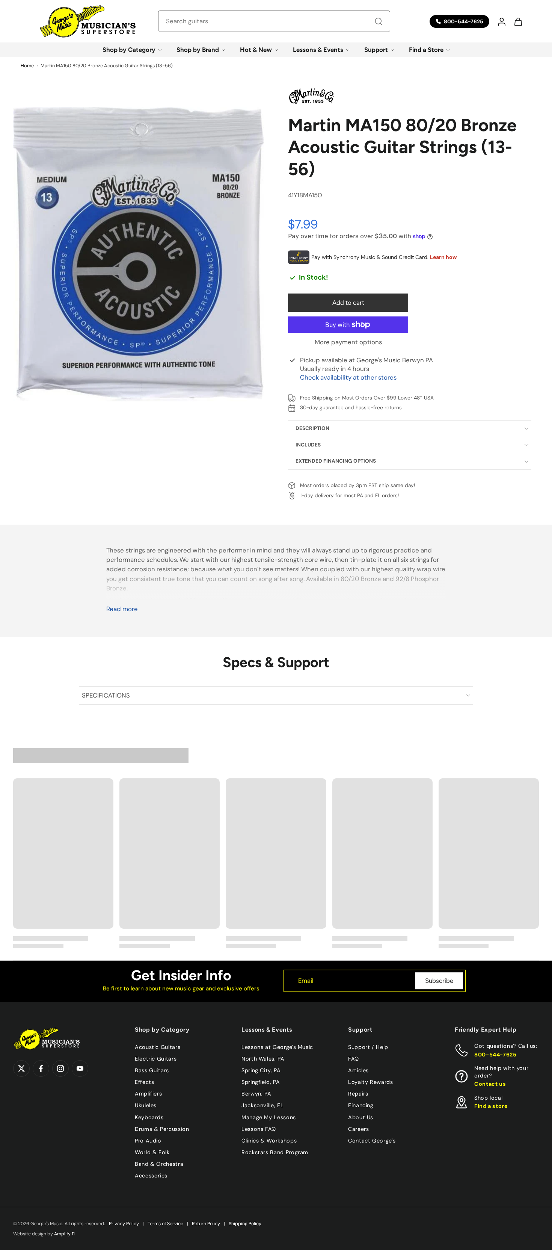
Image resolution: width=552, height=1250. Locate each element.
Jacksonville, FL (262, 1105)
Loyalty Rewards (370, 1082)
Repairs (358, 1093)
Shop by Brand (197, 49)
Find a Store (426, 49)
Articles (358, 1070)
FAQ (353, 1058)
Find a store (491, 1106)
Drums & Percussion (162, 1129)
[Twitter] (21, 1068)
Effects (144, 1082)
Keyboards (149, 1117)
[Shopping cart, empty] (518, 21)
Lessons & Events (318, 49)
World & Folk (152, 1152)
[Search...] (378, 21)
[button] (501, 21)
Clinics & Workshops (269, 1140)
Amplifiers (148, 1093)
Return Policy (206, 1224)
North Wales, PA (263, 1058)
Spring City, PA (261, 1070)
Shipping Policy (245, 1224)
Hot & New (256, 49)
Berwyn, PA (256, 1093)
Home (27, 65)
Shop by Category (129, 49)
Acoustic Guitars (157, 1047)
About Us (360, 1117)
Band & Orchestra (159, 1164)
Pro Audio (148, 1140)
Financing (361, 1105)
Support (376, 49)
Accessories (151, 1175)
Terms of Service (165, 1224)
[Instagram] (60, 1068)
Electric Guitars (155, 1058)
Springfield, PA (260, 1082)
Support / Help (368, 1047)
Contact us (490, 1084)
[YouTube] (80, 1068)
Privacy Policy (124, 1224)
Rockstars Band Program (274, 1152)
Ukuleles (146, 1105)
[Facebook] (41, 1068)
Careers (358, 1129)
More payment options (348, 342)
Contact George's (371, 1140)
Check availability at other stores (348, 377)
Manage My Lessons (268, 1117)
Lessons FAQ (258, 1129)
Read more (122, 609)
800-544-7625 (495, 1054)
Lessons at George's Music (277, 1047)
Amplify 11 (64, 1234)
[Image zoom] (138, 254)
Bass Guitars (152, 1070)
